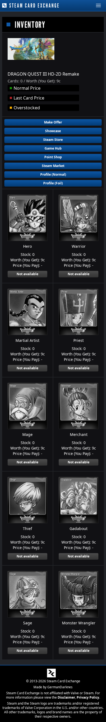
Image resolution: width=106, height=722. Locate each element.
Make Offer (53, 122)
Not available (27, 274)
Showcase (53, 131)
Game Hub (53, 148)
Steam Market (53, 165)
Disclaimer (66, 697)
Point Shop (53, 157)
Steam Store (53, 139)
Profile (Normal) (53, 174)
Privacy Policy (88, 697)
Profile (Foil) (53, 183)
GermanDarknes (60, 687)
